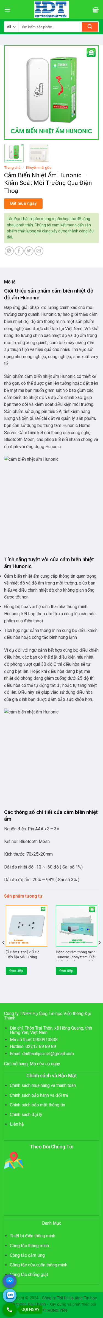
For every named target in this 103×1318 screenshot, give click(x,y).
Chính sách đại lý (26, 1114)
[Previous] (13, 92)
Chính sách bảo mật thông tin (37, 1105)
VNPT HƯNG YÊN (51, 1310)
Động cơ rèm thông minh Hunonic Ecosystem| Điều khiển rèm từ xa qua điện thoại (76, 959)
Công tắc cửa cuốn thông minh (38, 1265)
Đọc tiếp (16, 971)
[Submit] (90, 26)
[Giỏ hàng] (96, 10)
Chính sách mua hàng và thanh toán (43, 1085)
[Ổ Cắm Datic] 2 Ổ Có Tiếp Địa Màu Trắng (23, 954)
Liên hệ (17, 1124)
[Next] (90, 92)
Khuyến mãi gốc (38, 167)
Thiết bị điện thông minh (32, 1235)
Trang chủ (12, 167)
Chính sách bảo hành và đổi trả (39, 1095)
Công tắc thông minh (29, 1245)
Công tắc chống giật (29, 1274)
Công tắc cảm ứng (27, 1255)
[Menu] (7, 9)
